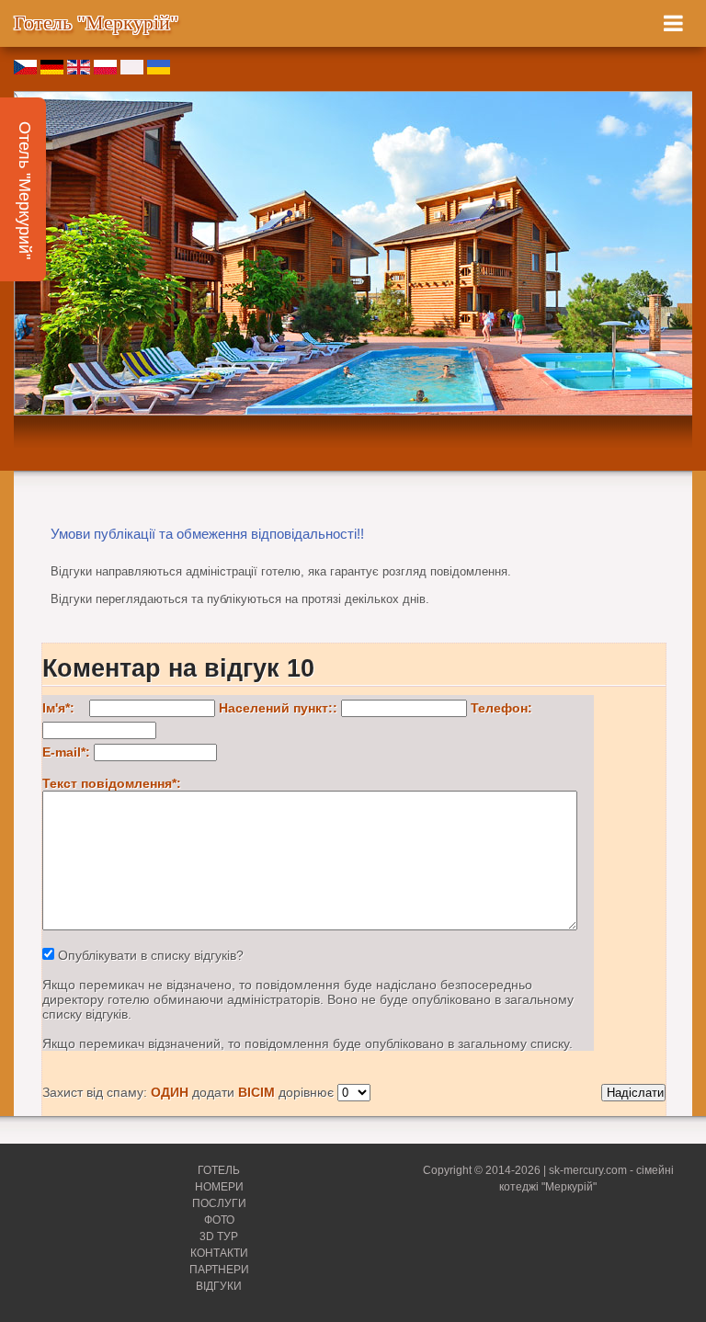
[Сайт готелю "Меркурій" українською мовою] (158, 70)
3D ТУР (218, 1236)
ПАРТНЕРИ (219, 1269)
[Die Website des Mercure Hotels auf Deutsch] (51, 70)
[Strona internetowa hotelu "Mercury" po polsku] (105, 70)
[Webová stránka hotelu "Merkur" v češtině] (25, 70)
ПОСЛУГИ (219, 1203)
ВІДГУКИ (219, 1286)
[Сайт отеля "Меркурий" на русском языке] (131, 70)
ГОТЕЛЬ (219, 1170)
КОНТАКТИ (219, 1253)
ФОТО (219, 1220)
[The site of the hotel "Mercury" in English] (78, 70)
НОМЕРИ (219, 1186)
